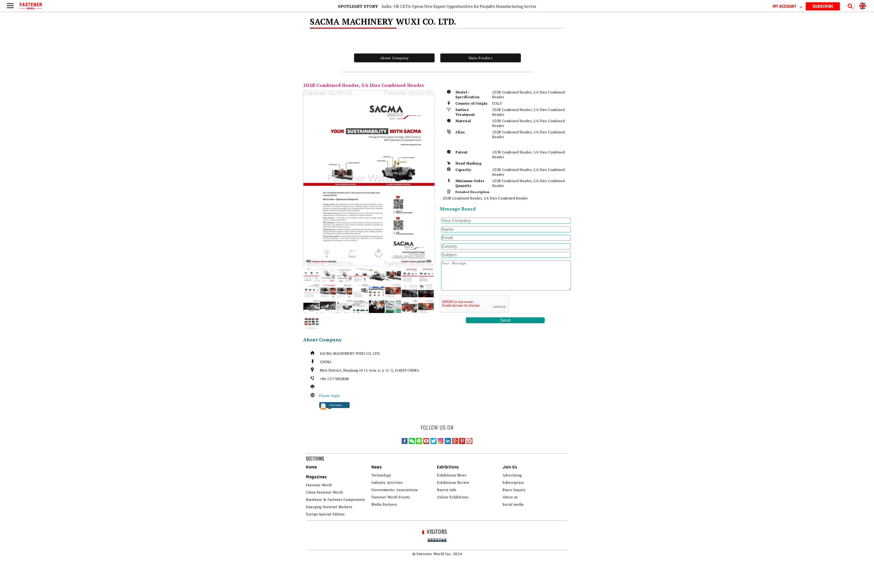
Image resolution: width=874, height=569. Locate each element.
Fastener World (319, 485)
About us (510, 497)
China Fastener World (324, 492)
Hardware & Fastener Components (335, 499)
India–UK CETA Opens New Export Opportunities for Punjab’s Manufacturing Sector (459, 6)
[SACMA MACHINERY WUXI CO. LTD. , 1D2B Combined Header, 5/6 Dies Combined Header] (369, 178)
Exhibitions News (451, 475)
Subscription (513, 482)
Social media (513, 504)
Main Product (480, 57)
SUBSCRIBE (823, 6)
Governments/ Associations (394, 489)
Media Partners (384, 504)
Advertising (512, 475)
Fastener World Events (390, 497)
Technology (381, 475)
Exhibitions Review (453, 482)
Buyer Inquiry (514, 489)
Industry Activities (387, 482)
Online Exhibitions (453, 497)
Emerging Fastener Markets (329, 506)
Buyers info (446, 489)
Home (311, 467)
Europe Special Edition (325, 514)
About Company (394, 57)
